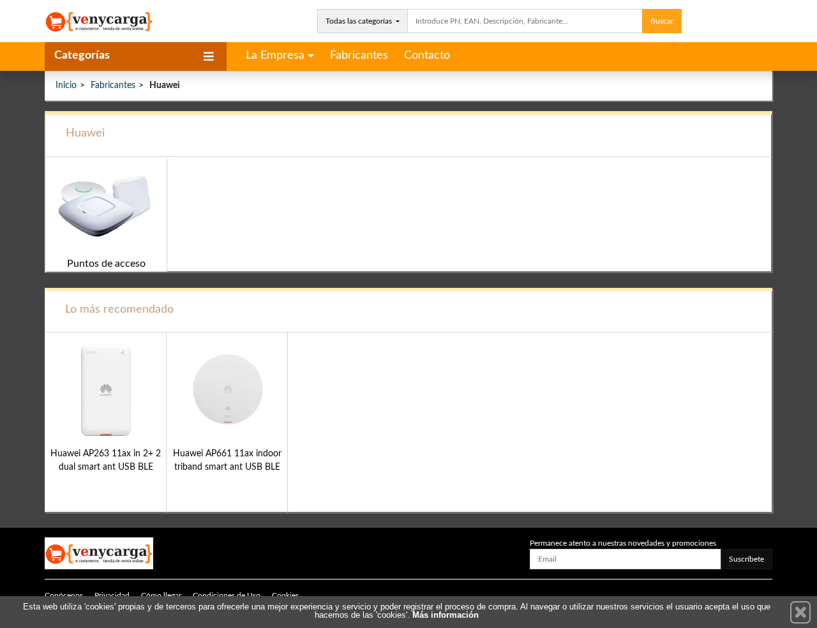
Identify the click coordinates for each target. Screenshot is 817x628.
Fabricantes (359, 55)
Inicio (66, 85)
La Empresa (275, 55)
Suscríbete (746, 559)
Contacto (427, 55)
